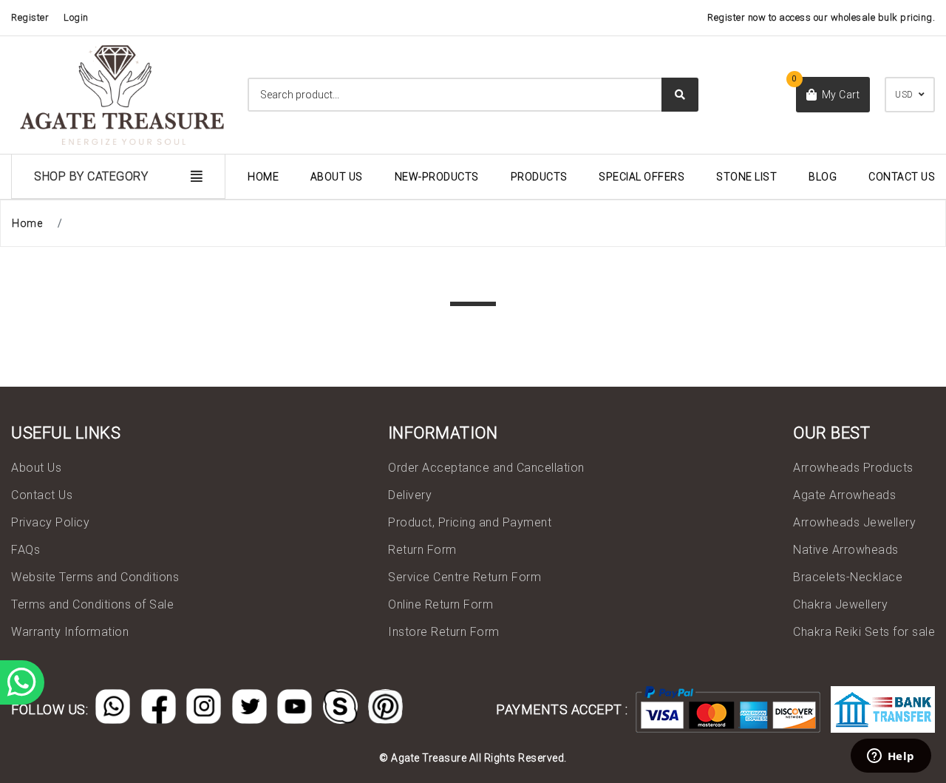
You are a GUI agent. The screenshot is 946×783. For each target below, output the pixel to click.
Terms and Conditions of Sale (92, 604)
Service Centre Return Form (464, 577)
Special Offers (641, 177)
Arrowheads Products (853, 468)
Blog (823, 177)
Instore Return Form (444, 632)
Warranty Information (70, 632)
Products (539, 177)
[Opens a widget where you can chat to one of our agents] (890, 757)
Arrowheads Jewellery (854, 522)
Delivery (410, 495)
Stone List (746, 177)
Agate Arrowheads (844, 495)
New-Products (437, 177)
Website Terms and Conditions (95, 577)
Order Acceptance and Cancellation (486, 468)
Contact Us (901, 177)
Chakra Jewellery (840, 604)
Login (76, 17)
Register (30, 17)
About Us (336, 177)
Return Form (422, 550)
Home (263, 177)
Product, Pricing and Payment (469, 522)
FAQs (25, 550)
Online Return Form (440, 604)
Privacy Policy (50, 522)
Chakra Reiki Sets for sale (864, 632)
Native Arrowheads (846, 550)
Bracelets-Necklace (847, 577)
